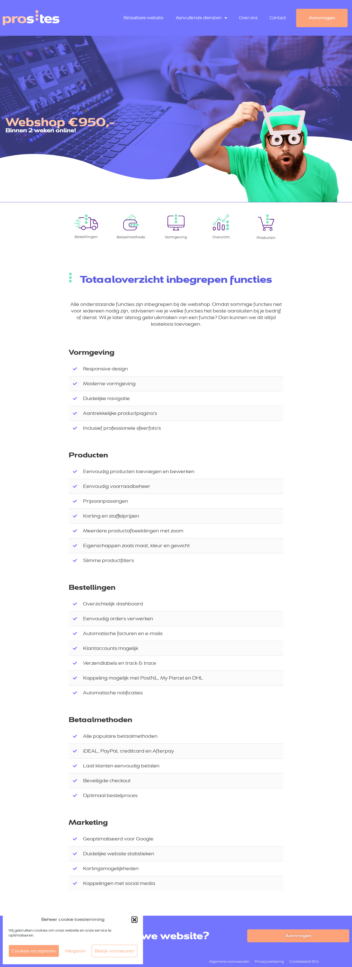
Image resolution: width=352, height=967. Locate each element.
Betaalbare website (143, 17)
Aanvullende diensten (199, 17)
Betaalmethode (131, 237)
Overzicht (221, 237)
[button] (134, 919)
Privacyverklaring (269, 961)
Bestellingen (85, 236)
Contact (278, 17)
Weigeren (75, 951)
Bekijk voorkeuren (114, 951)
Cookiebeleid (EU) (304, 961)
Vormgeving (176, 237)
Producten (266, 237)
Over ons (248, 17)
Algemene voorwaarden (229, 961)
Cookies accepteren (34, 951)
